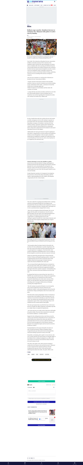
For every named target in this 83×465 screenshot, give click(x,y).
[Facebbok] (28, 458)
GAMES (55, 5)
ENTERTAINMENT (37, 5)
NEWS (41, 5)
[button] (54, 1)
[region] (41, 190)
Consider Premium (46, 198)
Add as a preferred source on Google (42, 359)
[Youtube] (32, 458)
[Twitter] (34, 458)
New (51, 5)
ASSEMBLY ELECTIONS (47, 5)
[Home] (27, 5)
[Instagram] (30, 458)
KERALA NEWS (31, 5)
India (29, 27)
